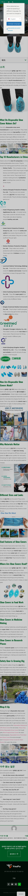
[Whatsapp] (19, 884)
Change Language (14, 23)
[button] (9, 2)
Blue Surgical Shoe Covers (11, 732)
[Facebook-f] (8, 884)
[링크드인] (15, 884)
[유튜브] (12, 884)
